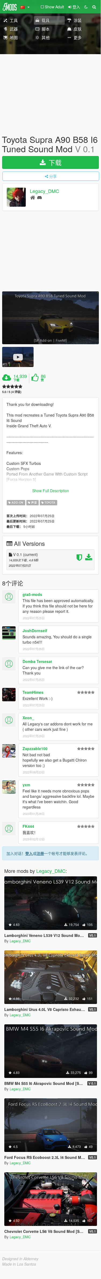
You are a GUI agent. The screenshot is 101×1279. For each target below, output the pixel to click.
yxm (26, 784)
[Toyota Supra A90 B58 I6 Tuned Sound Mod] (50, 317)
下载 (54, 162)
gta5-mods (32, 594)
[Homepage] (32, 197)
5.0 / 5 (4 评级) (11, 391)
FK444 (28, 826)
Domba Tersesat (37, 661)
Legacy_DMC (44, 191)
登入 (29, 853)
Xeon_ (28, 717)
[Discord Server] (39, 197)
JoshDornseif (35, 630)
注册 (40, 853)
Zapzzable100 (35, 748)
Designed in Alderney (20, 1258)
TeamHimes (33, 692)
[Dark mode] (86, 6)
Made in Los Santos (19, 1264)
